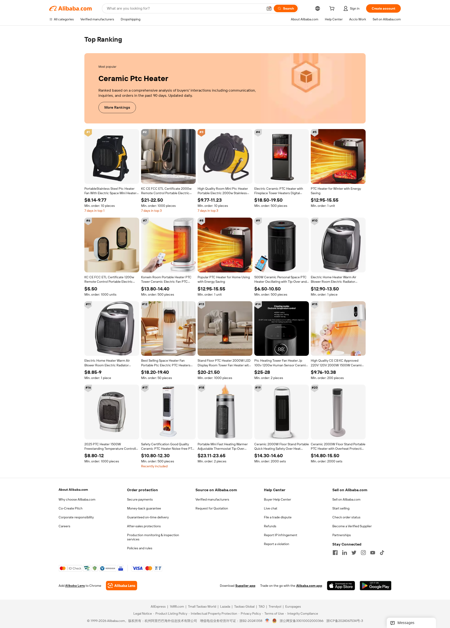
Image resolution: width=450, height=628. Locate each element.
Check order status (346, 517)
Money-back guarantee (144, 508)
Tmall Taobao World (202, 607)
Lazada (225, 607)
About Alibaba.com (73, 489)
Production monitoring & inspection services (153, 537)
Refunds (270, 526)
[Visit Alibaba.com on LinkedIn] (344, 552)
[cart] (332, 9)
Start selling (340, 508)
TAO (262, 607)
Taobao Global (244, 607)
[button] (269, 8)
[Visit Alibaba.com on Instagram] (363, 552)
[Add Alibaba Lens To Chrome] (121, 586)
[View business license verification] (267, 621)
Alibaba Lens (75, 586)
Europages (293, 607)
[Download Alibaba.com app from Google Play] (375, 586)
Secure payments (140, 499)
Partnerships (341, 535)
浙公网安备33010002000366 (301, 621)
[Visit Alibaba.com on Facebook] (335, 552)
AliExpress (158, 607)
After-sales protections (144, 526)
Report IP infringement (280, 535)
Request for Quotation (211, 508)
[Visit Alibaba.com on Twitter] (354, 552)
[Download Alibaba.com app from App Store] (341, 586)
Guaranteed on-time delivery (148, 517)
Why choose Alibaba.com (77, 499)
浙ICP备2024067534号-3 (344, 621)
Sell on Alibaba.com (346, 499)
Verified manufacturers (212, 499)
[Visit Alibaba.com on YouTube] (372, 552)
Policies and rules (139, 548)
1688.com (177, 607)
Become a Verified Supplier (352, 526)
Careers (64, 526)
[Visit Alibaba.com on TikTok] (382, 552)
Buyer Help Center (277, 499)
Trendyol (275, 607)
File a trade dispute (278, 517)
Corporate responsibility (76, 517)
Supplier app (245, 586)
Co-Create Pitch (70, 508)
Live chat (270, 508)
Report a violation (276, 544)
